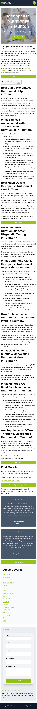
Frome (5, 612)
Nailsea (5, 604)
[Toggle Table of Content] (18, 82)
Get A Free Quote (18, 562)
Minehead (6, 588)
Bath (4, 620)
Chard (5, 580)
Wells (5, 596)
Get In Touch (18, 462)
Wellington (4, 480)
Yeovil (5, 590)
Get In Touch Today (18, 76)
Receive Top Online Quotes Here (18, 485)
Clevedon (6, 601)
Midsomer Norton (8, 607)
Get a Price (18, 222)
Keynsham (6, 615)
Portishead (6, 610)
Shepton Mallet (7, 599)
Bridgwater (11, 480)
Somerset (6, 618)
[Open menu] (34, 3)
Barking (17, 480)
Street (5, 585)
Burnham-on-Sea (8, 582)
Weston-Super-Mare (9, 593)
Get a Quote (17, 37)
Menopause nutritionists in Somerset (12, 365)
